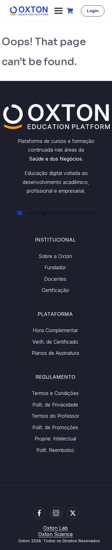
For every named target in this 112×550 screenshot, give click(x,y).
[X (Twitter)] (73, 513)
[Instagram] (56, 513)
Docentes (55, 279)
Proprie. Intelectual (55, 438)
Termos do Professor (55, 416)
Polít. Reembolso (55, 450)
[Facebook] (39, 513)
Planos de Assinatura (55, 353)
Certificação (55, 290)
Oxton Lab (55, 528)
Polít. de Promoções (55, 427)
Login (93, 10)
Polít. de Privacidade (55, 405)
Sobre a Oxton (55, 256)
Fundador (55, 267)
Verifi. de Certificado (55, 342)
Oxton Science (55, 534)
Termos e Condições (55, 393)
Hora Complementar (55, 330)
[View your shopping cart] (71, 11)
